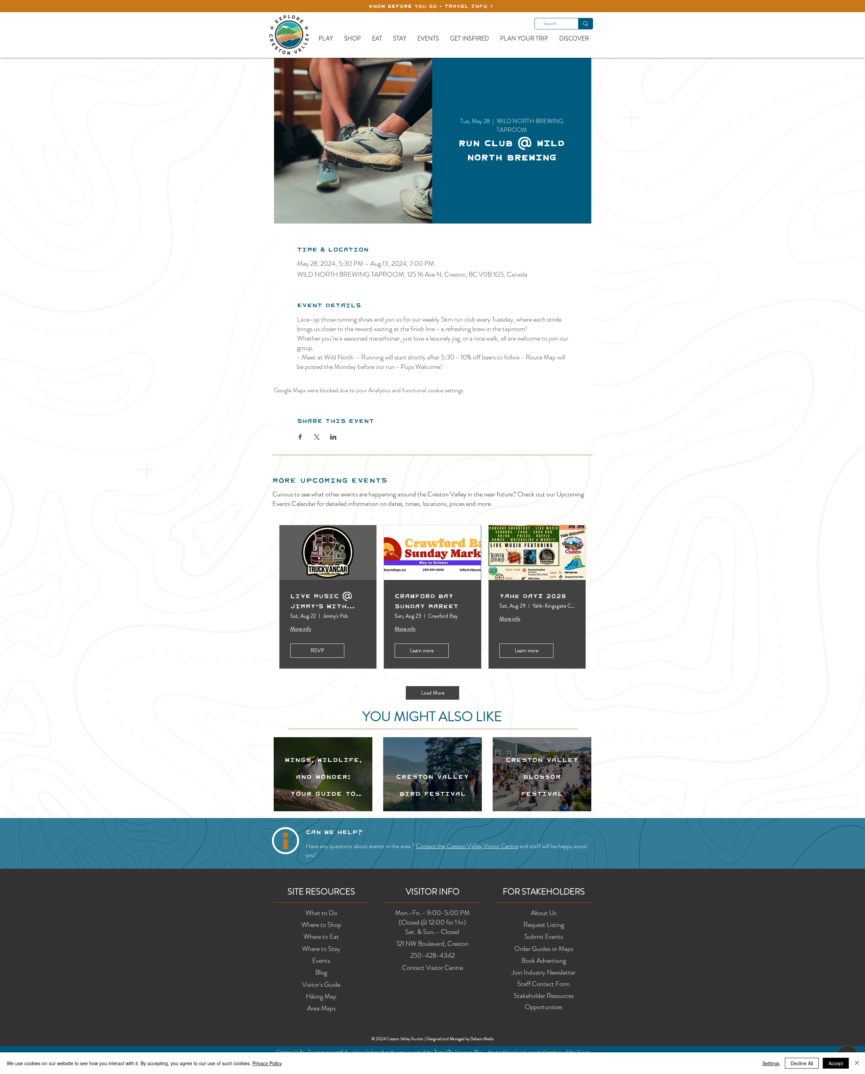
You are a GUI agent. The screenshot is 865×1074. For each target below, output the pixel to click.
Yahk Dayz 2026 (532, 596)
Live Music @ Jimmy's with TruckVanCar (321, 601)
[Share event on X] (317, 437)
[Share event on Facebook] (300, 437)
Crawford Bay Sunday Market (427, 601)
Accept (836, 1063)
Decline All (802, 1063)
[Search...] (585, 23)
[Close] (857, 1063)
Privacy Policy (267, 1063)
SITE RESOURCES (321, 892)
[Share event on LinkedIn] (333, 437)
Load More (432, 693)
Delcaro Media (482, 1039)
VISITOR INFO (433, 892)
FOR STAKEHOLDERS (544, 892)
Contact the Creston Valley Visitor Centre (467, 846)
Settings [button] (771, 1063)
